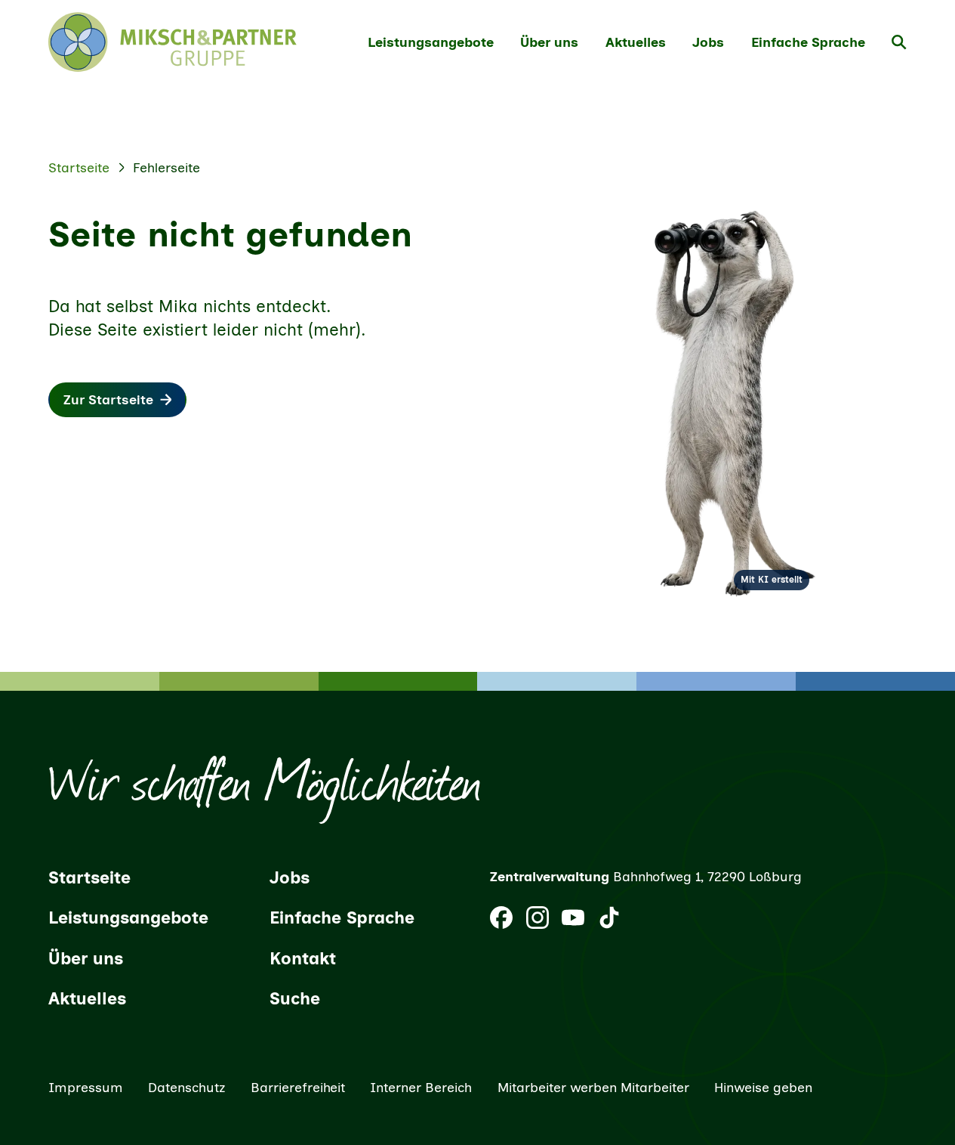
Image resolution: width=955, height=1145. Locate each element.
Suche (295, 999)
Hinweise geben (763, 1087)
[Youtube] (573, 917)
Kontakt (303, 958)
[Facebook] (501, 917)
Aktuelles (635, 42)
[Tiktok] (609, 917)
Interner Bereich (421, 1087)
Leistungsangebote (431, 42)
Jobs (708, 42)
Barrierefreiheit (298, 1087)
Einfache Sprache (808, 42)
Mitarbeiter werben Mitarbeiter (593, 1087)
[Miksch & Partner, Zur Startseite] (172, 41)
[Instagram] (537, 917)
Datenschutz (187, 1087)
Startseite (78, 167)
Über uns (549, 42)
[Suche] (899, 42)
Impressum (85, 1087)
